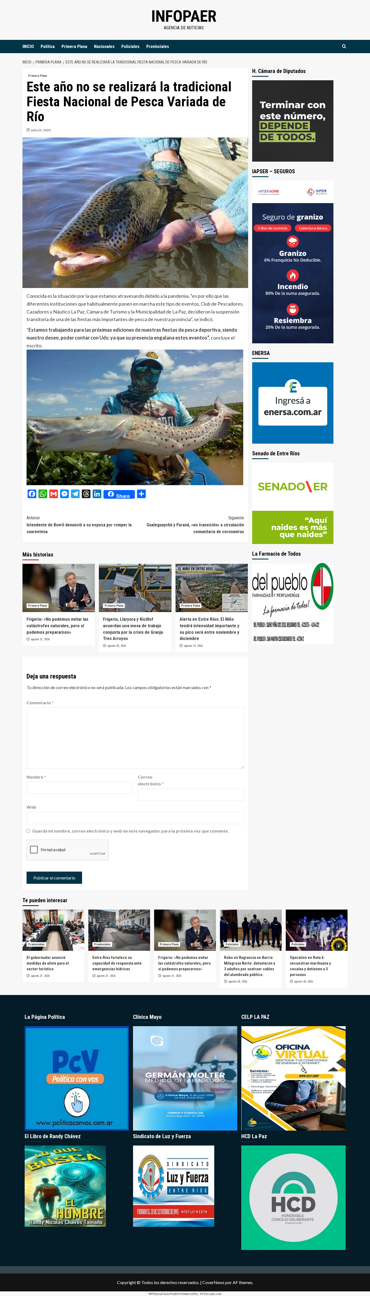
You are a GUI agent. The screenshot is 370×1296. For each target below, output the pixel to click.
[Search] (344, 46)
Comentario (40, 702)
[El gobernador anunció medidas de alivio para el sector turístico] (53, 930)
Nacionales (104, 46)
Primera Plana (74, 46)
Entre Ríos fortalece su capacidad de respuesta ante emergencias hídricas (117, 963)
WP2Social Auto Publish (164, 1293)
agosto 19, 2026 (193, 646)
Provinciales (157, 46)
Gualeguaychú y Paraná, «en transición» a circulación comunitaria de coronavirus (195, 524)
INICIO (28, 46)
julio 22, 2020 (41, 130)
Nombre (36, 776)
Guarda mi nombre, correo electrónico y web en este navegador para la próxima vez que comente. (130, 830)
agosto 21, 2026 (40, 639)
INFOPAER (183, 16)
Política (48, 46)
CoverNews (213, 1282)
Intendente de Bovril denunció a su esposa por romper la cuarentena (79, 524)
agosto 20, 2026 (116, 646)
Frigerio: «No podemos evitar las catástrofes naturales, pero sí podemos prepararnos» (57, 625)
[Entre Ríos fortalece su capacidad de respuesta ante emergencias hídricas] (119, 930)
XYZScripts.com (211, 1293)
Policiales (130, 46)
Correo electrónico (151, 780)
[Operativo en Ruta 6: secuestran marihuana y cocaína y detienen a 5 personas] (317, 930)
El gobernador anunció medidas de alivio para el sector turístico (48, 963)
